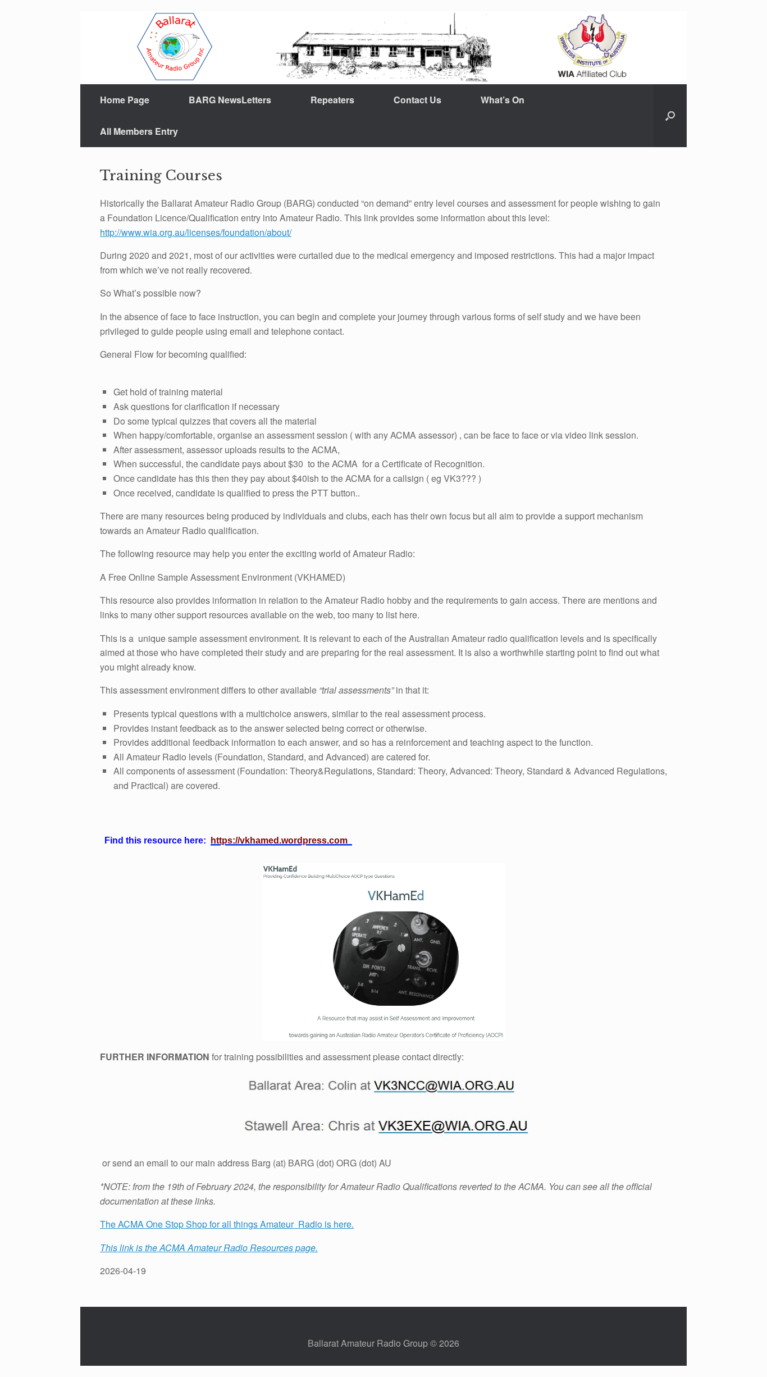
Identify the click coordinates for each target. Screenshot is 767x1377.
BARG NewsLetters (230, 99)
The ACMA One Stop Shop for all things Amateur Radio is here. (227, 1224)
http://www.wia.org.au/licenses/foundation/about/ (195, 232)
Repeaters (332, 99)
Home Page (124, 99)
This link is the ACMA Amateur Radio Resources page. (209, 1247)
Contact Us (417, 99)
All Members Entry (139, 131)
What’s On (502, 99)
